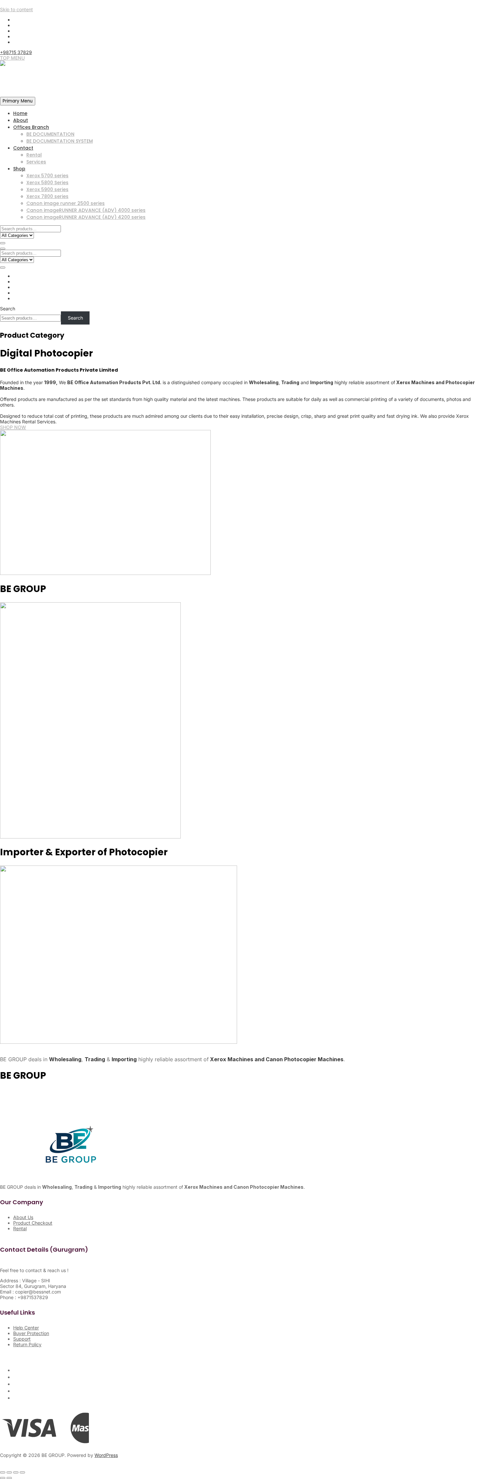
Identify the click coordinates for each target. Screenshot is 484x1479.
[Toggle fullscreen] (9, 1472)
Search (7, 308)
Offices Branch (31, 127)
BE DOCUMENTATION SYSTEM (59, 141)
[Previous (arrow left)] (2, 1478)
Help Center (26, 1327)
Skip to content (16, 9)
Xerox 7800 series (47, 196)
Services (36, 161)
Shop (19, 168)
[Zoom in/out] (2, 1472)
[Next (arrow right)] (9, 1478)
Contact (23, 148)
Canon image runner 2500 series (65, 203)
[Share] (15, 1472)
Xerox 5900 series (47, 189)
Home (20, 113)
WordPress (106, 1455)
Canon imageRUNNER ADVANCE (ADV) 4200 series (86, 217)
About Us (23, 1217)
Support (22, 1339)
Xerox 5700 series (47, 175)
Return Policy (27, 1344)
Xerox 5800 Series (47, 182)
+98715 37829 (16, 52)
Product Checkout (32, 1223)
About (20, 120)
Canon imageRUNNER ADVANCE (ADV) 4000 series (86, 210)
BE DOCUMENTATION (50, 134)
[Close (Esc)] (22, 1472)
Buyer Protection (31, 1333)
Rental (34, 155)
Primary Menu (18, 101)
